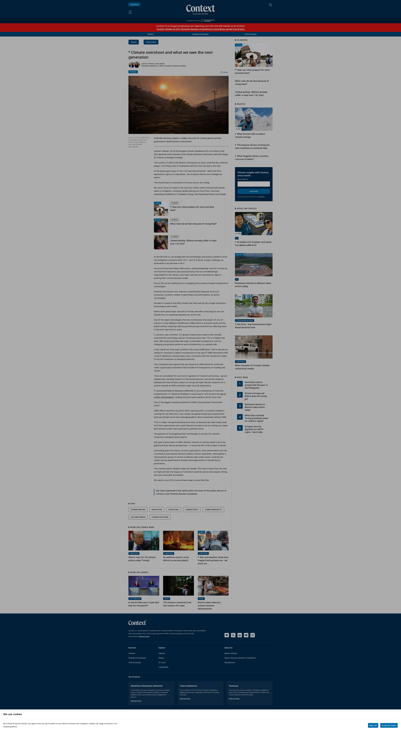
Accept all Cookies (389, 725)
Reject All (373, 725)
